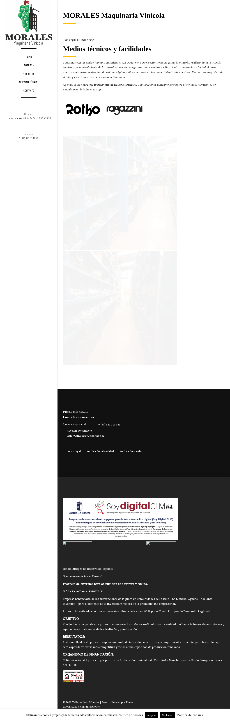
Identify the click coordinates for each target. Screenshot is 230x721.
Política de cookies (190, 715)
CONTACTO (28, 90)
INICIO (29, 57)
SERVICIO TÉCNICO (28, 82)
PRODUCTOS (28, 74)
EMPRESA (29, 65)
